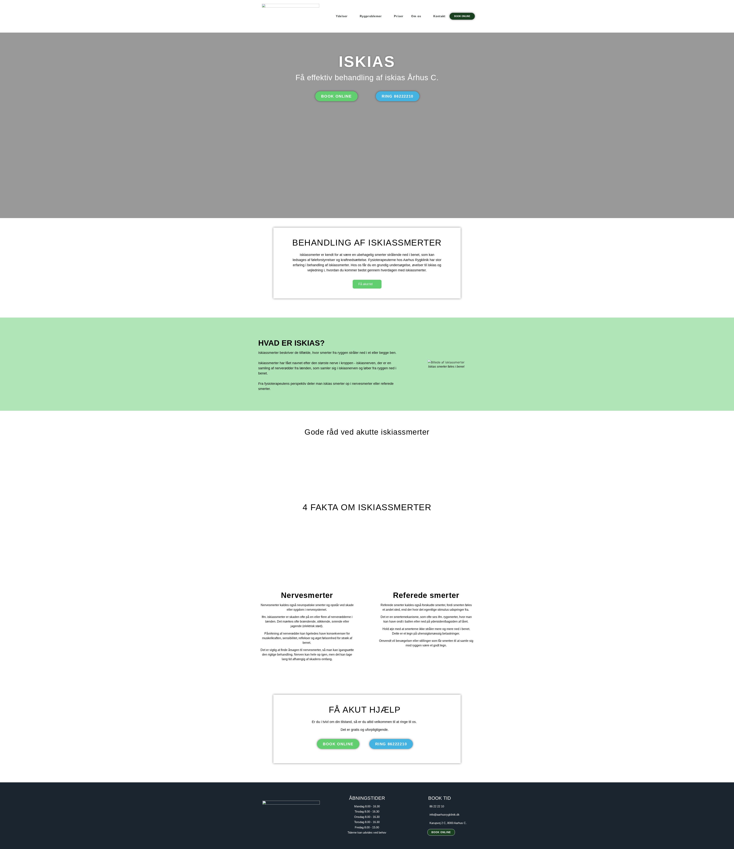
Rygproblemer (371, 16)
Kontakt (439, 16)
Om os (416, 16)
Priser (399, 16)
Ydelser (342, 16)
